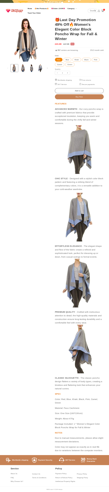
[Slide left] (7, 68)
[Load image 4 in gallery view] (40, 68)
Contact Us (36, 474)
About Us (14, 473)
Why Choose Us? (17, 481)
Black (86, 60)
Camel (59, 64)
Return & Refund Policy (63, 477)
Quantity (57, 69)
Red (58, 60)
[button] (71, 8)
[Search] (95, 11)
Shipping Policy (82, 477)
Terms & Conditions (39, 477)
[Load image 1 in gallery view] (14, 68)
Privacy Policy (82, 474)
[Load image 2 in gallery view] (23, 68)
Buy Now (79, 97)
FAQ (12, 477)
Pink (95, 60)
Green (69, 64)
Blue (67, 60)
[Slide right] (47, 68)
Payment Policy (61, 473)
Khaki (77, 60)
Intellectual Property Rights (65, 481)
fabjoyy (60, 489)
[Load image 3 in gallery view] (31, 68)
